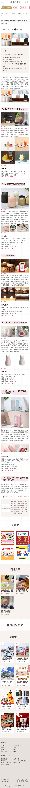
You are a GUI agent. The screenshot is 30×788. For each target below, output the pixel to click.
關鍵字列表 (16, 763)
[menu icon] (1, 2)
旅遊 (14, 748)
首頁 (2, 14)
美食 (2, 749)
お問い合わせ (5, 765)
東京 (16, 7)
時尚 (14, 749)
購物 (7, 14)
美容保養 (16, 746)
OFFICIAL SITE (8, 177)
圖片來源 (3, 127)
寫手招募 (4, 761)
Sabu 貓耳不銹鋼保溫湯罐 (12, 57)
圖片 (2, 429)
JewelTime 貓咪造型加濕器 (13, 62)
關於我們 (4, 759)
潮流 (2, 748)
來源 (5, 429)
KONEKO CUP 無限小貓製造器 (13, 55)
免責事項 (16, 759)
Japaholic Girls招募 (19, 761)
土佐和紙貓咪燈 (9, 59)
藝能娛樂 (4, 751)
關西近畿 (23, 7)
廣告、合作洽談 (6, 763)
